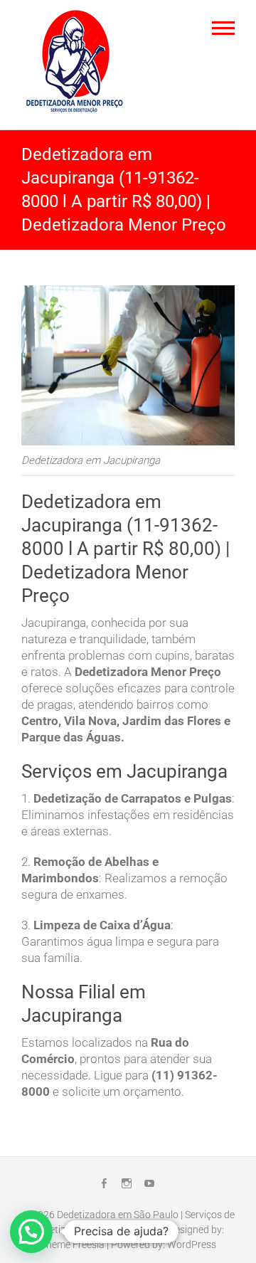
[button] (31, 1231)
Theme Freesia (73, 1244)
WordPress (191, 1244)
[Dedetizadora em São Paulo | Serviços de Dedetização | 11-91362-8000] (78, 62)
